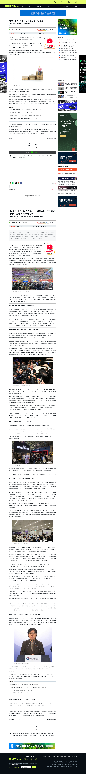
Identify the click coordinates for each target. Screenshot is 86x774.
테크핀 (15, 157)
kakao (35, 735)
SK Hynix (16, 735)
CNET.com (11, 764)
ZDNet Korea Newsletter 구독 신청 (14, 767)
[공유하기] (48, 30)
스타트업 (20, 157)
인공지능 (39, 6)
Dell (21, 735)
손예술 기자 (14, 29)
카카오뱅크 (23, 155)
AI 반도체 (33, 733)
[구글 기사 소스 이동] (42, 30)
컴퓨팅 (10, 218)
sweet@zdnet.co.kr (20, 719)
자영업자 (51, 155)
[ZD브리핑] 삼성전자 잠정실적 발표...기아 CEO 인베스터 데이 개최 (25, 690)
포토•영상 (75, 6)
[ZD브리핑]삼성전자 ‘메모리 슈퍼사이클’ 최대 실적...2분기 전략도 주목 (26, 687)
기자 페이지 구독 (25, 29)
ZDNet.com (15, 764)
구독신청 (33, 767)
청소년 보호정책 (74, 756)
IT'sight (56, 6)
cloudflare (16, 737)
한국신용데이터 (45, 155)
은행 (18, 155)
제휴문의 (58, 756)
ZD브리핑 (22, 733)
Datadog (45, 735)
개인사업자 (38, 155)
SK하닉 (38, 733)
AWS (31, 735)
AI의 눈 (47, 6)
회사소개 (44, 756)
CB (24, 157)
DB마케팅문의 (53, 756)
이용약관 (69, 756)
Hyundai (25, 735)
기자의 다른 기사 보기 (50, 138)
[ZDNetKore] (13, 3)
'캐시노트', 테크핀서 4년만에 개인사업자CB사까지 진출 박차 (24, 110)
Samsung (51, 733)
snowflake (51, 735)
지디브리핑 (16, 733)
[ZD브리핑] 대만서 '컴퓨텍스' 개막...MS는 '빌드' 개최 (22, 684)
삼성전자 (27, 733)
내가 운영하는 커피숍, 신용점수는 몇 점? (19, 112)
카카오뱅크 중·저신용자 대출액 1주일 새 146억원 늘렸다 (23, 115)
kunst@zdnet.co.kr (20, 138)
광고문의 (48, 756)
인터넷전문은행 (30, 155)
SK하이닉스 (44, 733)
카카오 (40, 735)
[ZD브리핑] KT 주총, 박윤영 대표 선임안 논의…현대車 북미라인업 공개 (26, 693)
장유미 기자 (14, 222)
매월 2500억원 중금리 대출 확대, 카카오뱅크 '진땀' (22, 118)
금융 (10, 25)
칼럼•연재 (65, 6)
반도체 (30, 6)
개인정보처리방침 (64, 756)
